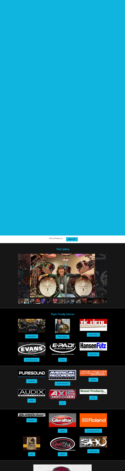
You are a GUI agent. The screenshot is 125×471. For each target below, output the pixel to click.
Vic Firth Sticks (93, 334)
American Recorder (62, 383)
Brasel (93, 397)
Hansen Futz (93, 354)
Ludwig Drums (31, 336)
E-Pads (62, 360)
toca (31, 454)
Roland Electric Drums (93, 431)
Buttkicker (32, 420)
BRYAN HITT (72, 239)
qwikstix (62, 454)
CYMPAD (93, 379)
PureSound (32, 381)
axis (62, 403)
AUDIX (32, 400)
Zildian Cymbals (62, 336)
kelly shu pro (93, 451)
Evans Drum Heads (31, 360)
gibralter (62, 431)
